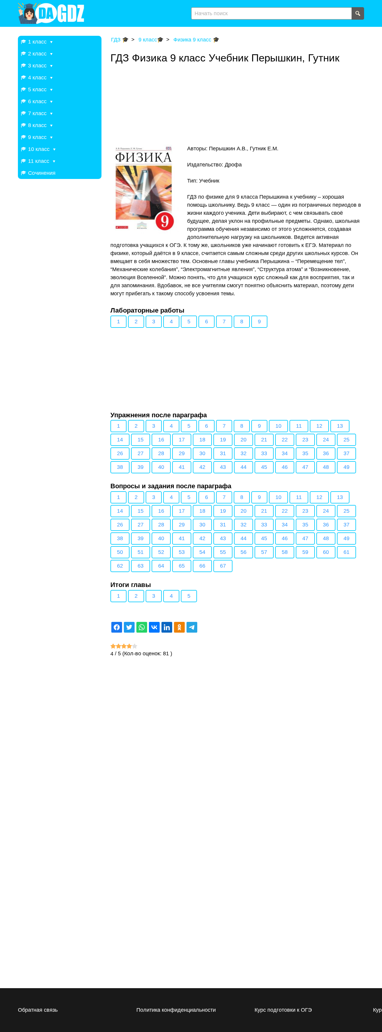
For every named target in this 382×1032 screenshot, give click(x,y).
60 (326, 552)
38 (120, 467)
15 (141, 440)
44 (244, 467)
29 (182, 453)
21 (264, 440)
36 (326, 453)
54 (202, 552)
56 (244, 552)
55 (223, 552)
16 (161, 440)
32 (244, 453)
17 (182, 440)
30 (202, 453)
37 (346, 453)
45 (264, 467)
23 (305, 440)
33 (264, 453)
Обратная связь (38, 1010)
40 (161, 467)
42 (202, 467)
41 (182, 467)
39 (141, 467)
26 (120, 453)
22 (285, 440)
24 (326, 440)
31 (223, 453)
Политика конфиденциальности (176, 1010)
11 (299, 426)
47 (305, 467)
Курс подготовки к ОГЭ (283, 1010)
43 (223, 467)
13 (340, 426)
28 (161, 453)
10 (278, 426)
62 (120, 566)
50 (120, 552)
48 (326, 467)
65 (182, 566)
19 (223, 440)
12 (319, 426)
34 (285, 453)
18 (202, 440)
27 (141, 453)
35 (305, 453)
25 (346, 440)
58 (285, 552)
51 (141, 552)
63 (141, 566)
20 (244, 440)
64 (161, 566)
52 (161, 552)
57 (264, 552)
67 (223, 566)
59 (305, 552)
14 (120, 440)
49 (346, 467)
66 (202, 566)
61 (346, 552)
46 (285, 467)
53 (182, 552)
